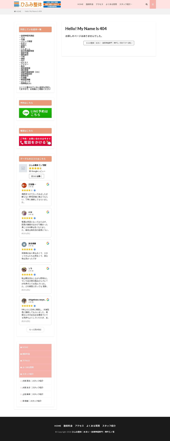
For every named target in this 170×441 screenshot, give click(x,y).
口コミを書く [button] (36, 176)
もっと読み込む (35, 329)
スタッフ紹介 (125, 4)
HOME (80, 4)
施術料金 (89, 4)
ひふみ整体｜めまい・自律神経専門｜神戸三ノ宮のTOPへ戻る (109, 43)
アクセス (99, 4)
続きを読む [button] (26, 233)
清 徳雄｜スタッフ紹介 (31, 401)
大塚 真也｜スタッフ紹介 (32, 381)
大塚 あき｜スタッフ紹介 (32, 387)
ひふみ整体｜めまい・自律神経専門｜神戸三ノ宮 (93, 432)
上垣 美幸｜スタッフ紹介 (32, 394)
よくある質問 (111, 4)
